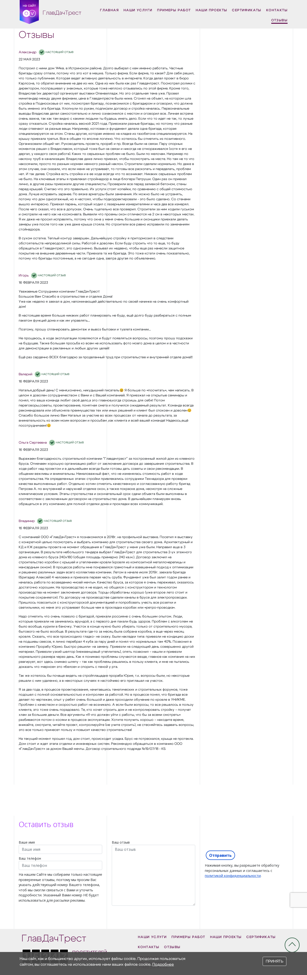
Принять (274, 961)
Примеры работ (174, 10)
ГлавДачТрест (62, 13)
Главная (109, 10)
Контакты (277, 10)
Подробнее (163, 964)
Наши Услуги (138, 10)
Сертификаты (246, 10)
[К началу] (292, 945)
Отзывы (279, 20)
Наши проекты (211, 10)
